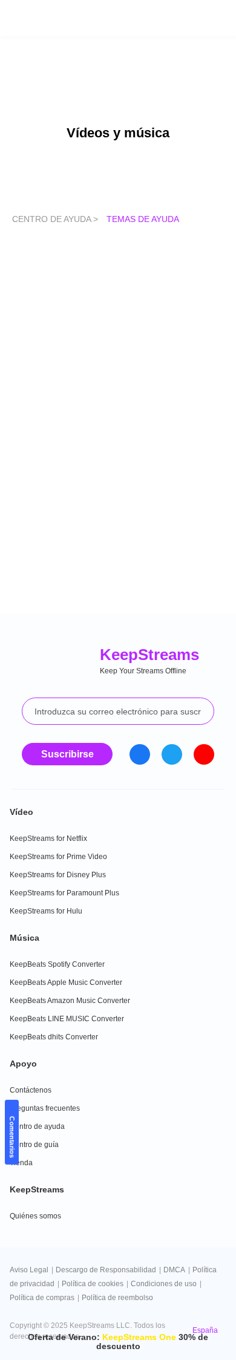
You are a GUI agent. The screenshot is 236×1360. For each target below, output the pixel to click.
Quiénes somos (35, 1216)
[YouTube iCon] (204, 754)
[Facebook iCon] (139, 754)
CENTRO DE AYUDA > (56, 219)
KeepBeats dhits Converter (54, 1037)
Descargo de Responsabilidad (106, 1270)
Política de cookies (92, 1284)
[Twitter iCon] (172, 754)
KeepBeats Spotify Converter (57, 964)
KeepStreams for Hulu (46, 911)
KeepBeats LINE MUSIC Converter (67, 1019)
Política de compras (42, 1297)
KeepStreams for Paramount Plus (64, 893)
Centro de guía (34, 1144)
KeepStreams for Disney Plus (58, 875)
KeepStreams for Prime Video (58, 856)
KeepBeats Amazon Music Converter (70, 1000)
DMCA (174, 1270)
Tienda (21, 1163)
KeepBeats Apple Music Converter (66, 982)
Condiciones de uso (164, 1284)
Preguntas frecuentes (45, 1108)
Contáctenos (30, 1090)
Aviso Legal (29, 1270)
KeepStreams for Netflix (48, 838)
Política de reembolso (117, 1297)
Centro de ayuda (37, 1126)
